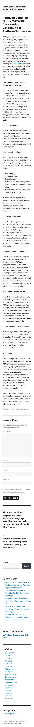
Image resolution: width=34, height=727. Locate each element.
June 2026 (8, 658)
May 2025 (8, 693)
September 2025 (11, 682)
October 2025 (10, 680)
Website (6, 479)
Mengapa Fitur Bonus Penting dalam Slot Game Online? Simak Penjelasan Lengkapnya (17, 617)
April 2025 (8, 696)
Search (5, 562)
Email (5, 470)
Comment (7, 432)
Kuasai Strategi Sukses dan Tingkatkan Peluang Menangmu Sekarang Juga (17, 609)
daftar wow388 (18, 64)
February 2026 (10, 669)
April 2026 (8, 664)
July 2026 (8, 656)
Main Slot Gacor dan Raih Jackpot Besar (14, 8)
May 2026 (8, 661)
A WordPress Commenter (12, 635)
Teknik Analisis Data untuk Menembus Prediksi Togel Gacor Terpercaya (17, 593)
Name (5, 461)
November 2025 (11, 677)
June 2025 (8, 690)
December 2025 (10, 674)
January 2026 (10, 672)
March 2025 (9, 698)
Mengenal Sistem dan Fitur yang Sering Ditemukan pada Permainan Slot (18, 601)
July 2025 (8, 688)
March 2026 (9, 666)
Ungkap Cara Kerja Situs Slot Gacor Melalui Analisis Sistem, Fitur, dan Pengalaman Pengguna (18, 585)
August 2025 (9, 685)
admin (7, 409)
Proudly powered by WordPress (12, 723)
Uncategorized (10, 714)
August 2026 (9, 653)
